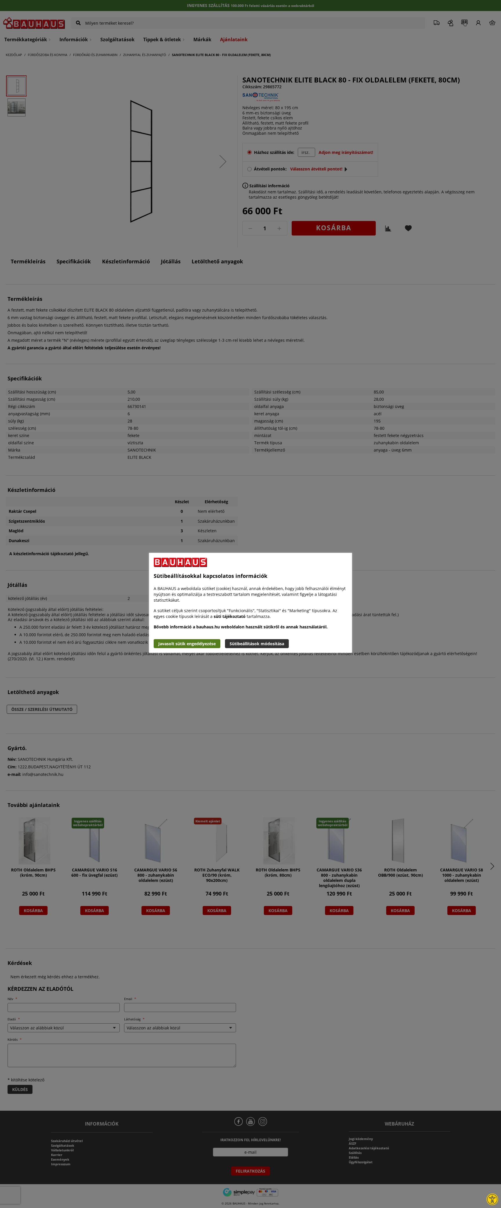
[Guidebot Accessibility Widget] (492, 1199)
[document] (250, 603)
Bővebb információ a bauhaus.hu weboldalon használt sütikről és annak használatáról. (241, 627)
